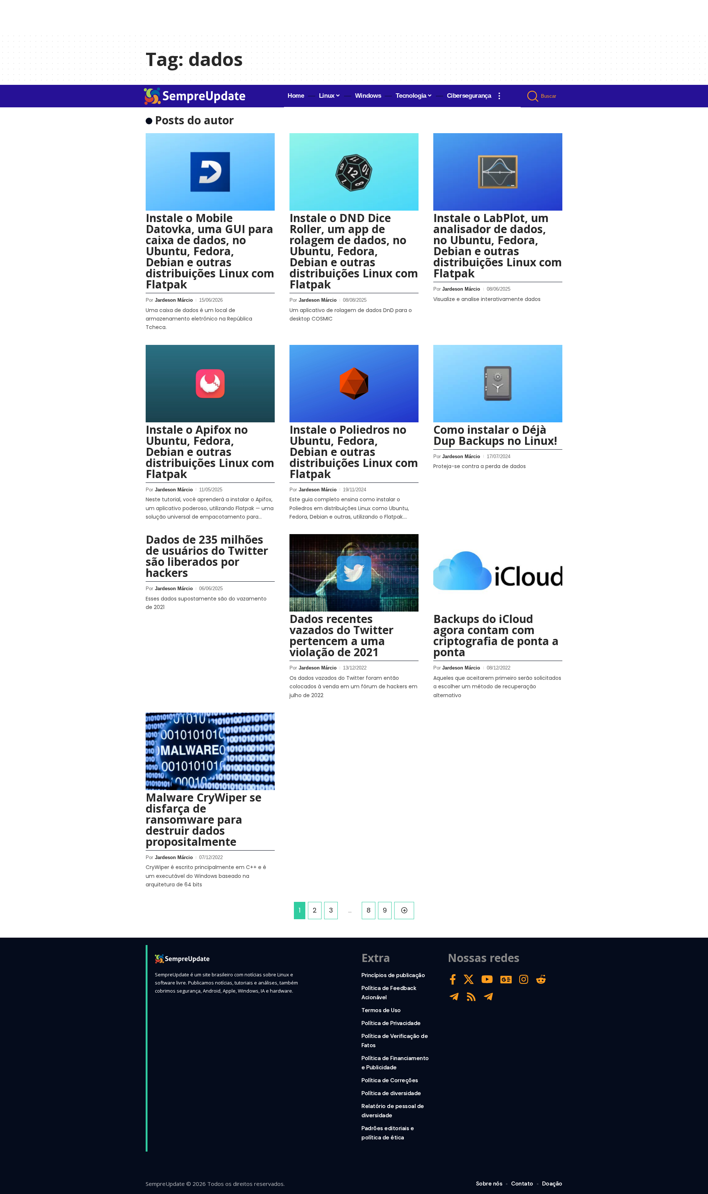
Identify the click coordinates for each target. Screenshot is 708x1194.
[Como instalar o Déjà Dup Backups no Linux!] (497, 383)
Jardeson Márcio (174, 300)
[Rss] (471, 997)
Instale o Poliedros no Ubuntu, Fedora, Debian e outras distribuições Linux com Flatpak (353, 451)
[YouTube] (487, 979)
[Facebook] (453, 979)
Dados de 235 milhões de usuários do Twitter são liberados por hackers (207, 556)
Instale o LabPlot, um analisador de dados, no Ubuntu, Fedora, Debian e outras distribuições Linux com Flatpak (497, 245)
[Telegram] (454, 997)
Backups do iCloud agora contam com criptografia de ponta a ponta (496, 635)
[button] (499, 96)
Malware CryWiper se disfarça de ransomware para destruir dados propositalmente (203, 819)
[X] (469, 979)
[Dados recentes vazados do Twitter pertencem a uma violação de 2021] (354, 573)
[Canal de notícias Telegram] (488, 997)
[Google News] (506, 979)
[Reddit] (541, 979)
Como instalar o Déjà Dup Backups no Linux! (495, 435)
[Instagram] (523, 979)
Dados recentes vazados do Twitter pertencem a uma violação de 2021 (341, 635)
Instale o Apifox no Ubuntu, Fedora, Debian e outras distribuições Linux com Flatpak (210, 451)
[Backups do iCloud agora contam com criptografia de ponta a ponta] (497, 573)
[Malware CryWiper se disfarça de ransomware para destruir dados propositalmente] (210, 751)
